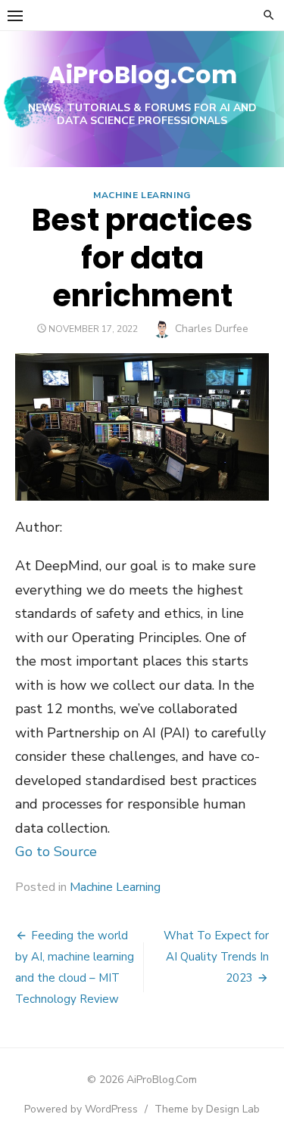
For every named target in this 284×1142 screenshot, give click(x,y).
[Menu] (15, 15)
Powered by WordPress (81, 1109)
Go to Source (56, 852)
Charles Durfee (211, 328)
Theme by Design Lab (207, 1109)
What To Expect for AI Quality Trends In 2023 (216, 956)
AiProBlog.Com (142, 74)
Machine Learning (142, 195)
